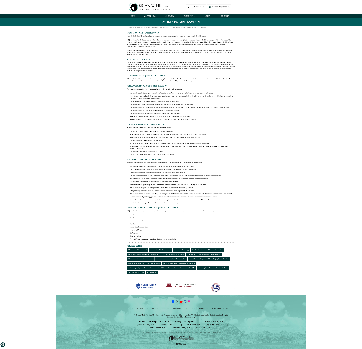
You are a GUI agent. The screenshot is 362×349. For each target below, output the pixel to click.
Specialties (169, 16)
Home (133, 16)
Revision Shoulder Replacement (173, 254)
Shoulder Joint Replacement (137, 250)
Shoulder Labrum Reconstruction (210, 254)
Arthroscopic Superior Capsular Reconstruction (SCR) (146, 268)
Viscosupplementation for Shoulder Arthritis (213, 268)
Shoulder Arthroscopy (181, 250)
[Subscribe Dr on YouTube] (181, 302)
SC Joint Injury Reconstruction (218, 259)
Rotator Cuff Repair (198, 250)
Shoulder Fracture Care (136, 272)
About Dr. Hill (150, 16)
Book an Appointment (221, 7)
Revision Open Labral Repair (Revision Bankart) (179, 263)
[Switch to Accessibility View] (2, 344)
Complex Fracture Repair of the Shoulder (181, 268)
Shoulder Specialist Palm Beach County (181, 317)
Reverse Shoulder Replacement (160, 250)
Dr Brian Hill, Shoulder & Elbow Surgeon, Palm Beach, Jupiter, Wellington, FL (149, 27)
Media (207, 16)
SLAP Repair (191, 254)
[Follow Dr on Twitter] (177, 302)
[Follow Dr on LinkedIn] (184, 302)
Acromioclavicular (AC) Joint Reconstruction (171, 259)
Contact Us (225, 16)
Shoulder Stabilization (215, 250)
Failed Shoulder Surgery (197, 259)
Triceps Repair (152, 272)
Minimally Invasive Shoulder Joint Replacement (143, 254)
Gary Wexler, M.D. (204, 328)
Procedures (190, 27)
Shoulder (182, 27)
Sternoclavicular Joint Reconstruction (140, 259)
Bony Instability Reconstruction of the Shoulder (144, 263)
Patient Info (189, 16)
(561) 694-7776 (197, 7)
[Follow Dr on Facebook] (173, 302)
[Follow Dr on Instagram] (188, 302)
